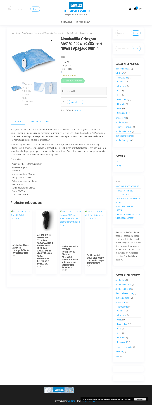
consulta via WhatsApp (74, 80)
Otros (119, 90)
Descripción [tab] (18, 121)
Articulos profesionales (124, 131)
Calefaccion (121, 81)
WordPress (71, 400)
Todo (117, 355)
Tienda (18, 33)
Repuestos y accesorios (124, 126)
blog (117, 161)
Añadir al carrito (76, 102)
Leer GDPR (71, 90)
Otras (119, 95)
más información (126, 399)
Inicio (12, 33)
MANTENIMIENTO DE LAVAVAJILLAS (127, 186)
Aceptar (140, 399)
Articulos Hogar (121, 122)
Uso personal (39, 33)
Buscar (35, 9)
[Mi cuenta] (130, 9)
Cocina (119, 108)
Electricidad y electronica (124, 135)
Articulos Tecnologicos (123, 140)
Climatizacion (121, 86)
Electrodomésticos (122, 68)
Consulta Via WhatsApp (22, 237)
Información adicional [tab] (40, 121)
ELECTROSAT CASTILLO (76, 11)
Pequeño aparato (27, 33)
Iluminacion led (121, 117)
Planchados (121, 104)
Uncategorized (120, 165)
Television (119, 73)
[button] (52, 41)
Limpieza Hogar (122, 99)
